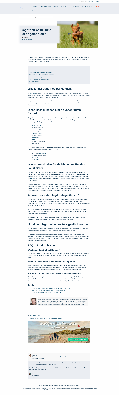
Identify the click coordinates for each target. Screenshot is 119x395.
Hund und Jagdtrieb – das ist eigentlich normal (39, 79)
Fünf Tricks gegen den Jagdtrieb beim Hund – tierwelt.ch (48, 290)
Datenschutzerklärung (60, 385)
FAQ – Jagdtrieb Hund (34, 81)
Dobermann (35, 159)
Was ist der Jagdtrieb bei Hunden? (36, 70)
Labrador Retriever (37, 133)
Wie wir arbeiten (76, 385)
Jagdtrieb (33, 93)
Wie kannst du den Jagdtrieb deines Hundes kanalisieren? (41, 74)
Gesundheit (55, 6)
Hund (59, 57)
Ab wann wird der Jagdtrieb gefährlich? (37, 76)
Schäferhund (42, 153)
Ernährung (34, 6)
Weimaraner (35, 137)
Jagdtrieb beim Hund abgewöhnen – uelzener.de (46, 292)
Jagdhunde (53, 120)
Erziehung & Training (46, 6)
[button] (32, 10)
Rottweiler (35, 157)
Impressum (51, 385)
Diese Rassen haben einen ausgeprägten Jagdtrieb (40, 72)
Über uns (69, 385)
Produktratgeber (86, 6)
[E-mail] (30, 309)
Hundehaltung (64, 6)
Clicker (32, 178)
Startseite (21, 17)
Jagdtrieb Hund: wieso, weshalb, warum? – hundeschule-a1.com (51, 288)
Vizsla (33, 139)
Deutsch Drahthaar (37, 126)
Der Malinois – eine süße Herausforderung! (40, 317)
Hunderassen (75, 6)
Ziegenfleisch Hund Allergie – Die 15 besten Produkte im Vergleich (46, 318)
